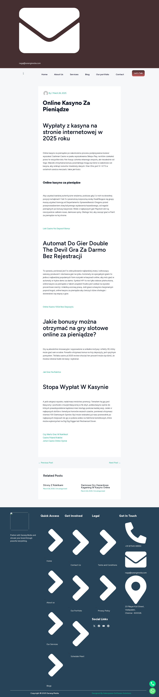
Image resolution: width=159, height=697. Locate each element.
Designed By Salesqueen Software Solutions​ (111, 693)
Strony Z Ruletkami (53, 485)
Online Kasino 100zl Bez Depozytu (58, 307)
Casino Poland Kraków (52, 437)
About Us (58, 74)
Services (74, 74)
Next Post (115, 463)
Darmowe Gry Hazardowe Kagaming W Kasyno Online (95, 486)
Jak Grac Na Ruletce (52, 372)
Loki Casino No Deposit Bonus (56, 228)
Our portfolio (102, 74)
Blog (87, 74)
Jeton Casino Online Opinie (55, 441)
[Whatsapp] (152, 691)
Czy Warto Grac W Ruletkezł (55, 434)
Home (44, 74)
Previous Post (45, 463)
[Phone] (152, 684)
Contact (120, 74)
